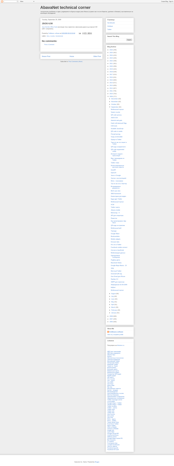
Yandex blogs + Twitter (114, 404)
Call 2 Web (110, 432)
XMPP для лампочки (117, 282)
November (114, 101)
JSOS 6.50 (114, 117)
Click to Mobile (112, 427)
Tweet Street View (113, 422)
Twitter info (110, 411)
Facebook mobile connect (119, 247)
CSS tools (114, 126)
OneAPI (113, 170)
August (113, 293)
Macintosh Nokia (116, 263)
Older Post (97, 56)
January (114, 313)
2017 (111, 74)
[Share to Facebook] (89, 33)
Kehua (109, 356)
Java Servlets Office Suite (49, 27)
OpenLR (113, 172)
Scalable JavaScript (117, 128)
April (112, 304)
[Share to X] (87, 33)
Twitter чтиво (115, 163)
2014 (111, 82)
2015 (111, 80)
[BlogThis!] (85, 33)
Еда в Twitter (111, 425)
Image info (110, 430)
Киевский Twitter (112, 364)
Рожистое (114, 218)
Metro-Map (110, 385)
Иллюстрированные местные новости (117, 166)
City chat (110, 417)
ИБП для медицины (113, 353)
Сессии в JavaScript (117, 250)
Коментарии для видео (118, 196)
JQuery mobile (115, 210)
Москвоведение (112, 391)
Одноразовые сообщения (115, 256)
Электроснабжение (113, 359)
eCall (112, 204)
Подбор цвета (115, 260)
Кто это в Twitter (116, 244)
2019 (111, 69)
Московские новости (114, 388)
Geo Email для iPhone (118, 276)
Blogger (97, 462)
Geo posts (110, 416)
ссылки (52, 36)
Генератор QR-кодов (114, 374)
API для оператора (117, 215)
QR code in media (116, 131)
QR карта (110, 377)
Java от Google (116, 175)
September (115, 107)
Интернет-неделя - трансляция (117, 154)
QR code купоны (116, 115)
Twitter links (111, 409)
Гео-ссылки (111, 379)
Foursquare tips (112, 443)
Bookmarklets (115, 236)
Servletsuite (111, 23)
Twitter (109, 29)
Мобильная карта (113, 371)
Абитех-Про (111, 355)
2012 (111, 88)
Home (72, 56)
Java (48, 36)
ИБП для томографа (114, 351)
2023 (111, 58)
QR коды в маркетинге (118, 147)
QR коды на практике (118, 225)
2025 (111, 52)
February (114, 310)
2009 (111, 96)
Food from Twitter (113, 424)
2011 (111, 91)
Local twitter (111, 401)
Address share (112, 436)
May (112, 302)
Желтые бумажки (113, 395)
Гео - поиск (111, 380)
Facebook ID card (113, 449)
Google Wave (115, 233)
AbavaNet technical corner (65, 7)
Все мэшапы (111, 440)
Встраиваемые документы (116, 187)
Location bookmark (113, 445)
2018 (111, 72)
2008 (111, 316)
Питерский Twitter (113, 363)
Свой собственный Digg (118, 123)
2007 (111, 319)
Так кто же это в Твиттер (119, 183)
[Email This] (83, 33)
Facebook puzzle (112, 448)
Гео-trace (110, 383)
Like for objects (112, 446)
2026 (111, 50)
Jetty (112, 268)
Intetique (110, 26)
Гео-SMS (110, 382)
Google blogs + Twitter (114, 403)
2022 (111, 61)
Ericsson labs (115, 242)
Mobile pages (111, 375)
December (114, 99)
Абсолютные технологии (115, 358)
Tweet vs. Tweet (112, 366)
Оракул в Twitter (116, 139)
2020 (111, 66)
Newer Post (46, 56)
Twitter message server (114, 400)
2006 (111, 321)
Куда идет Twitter (116, 199)
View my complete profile (115, 334)
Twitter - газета (112, 408)
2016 (111, 77)
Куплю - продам (112, 390)
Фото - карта (111, 419)
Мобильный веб (116, 228)
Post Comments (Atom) (75, 61)
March (113, 307)
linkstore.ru (120, 345)
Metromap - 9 (115, 213)
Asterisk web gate (116, 120)
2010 (111, 93)
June (113, 299)
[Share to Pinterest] (91, 33)
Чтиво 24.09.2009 (116, 137)
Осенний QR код (116, 273)
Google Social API (113, 433)
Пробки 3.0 (114, 279)
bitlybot (113, 287)
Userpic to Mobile (112, 428)
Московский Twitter (113, 361)
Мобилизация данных (118, 253)
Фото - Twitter (111, 420)
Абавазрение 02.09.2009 (119, 284)
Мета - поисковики (117, 181)
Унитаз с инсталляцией (118, 178)
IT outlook (110, 441)
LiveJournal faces (113, 435)
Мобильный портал (117, 109)
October (114, 104)
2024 (111, 55)
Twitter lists (110, 412)
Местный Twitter (116, 271)
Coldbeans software (116, 332)
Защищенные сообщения (115, 398)
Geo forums (111, 414)
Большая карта (112, 369)
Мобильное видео (113, 372)
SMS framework (116, 193)
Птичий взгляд (115, 134)
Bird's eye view (115, 191)
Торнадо (114, 231)
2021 (111, 63)
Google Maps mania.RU (115, 438)
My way (109, 387)
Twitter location (112, 406)
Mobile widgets (115, 239)
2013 (111, 85)
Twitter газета (115, 207)
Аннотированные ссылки (115, 393)
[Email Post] (79, 33)
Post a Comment (49, 44)
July (112, 296)
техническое (59, 36)
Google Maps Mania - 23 (119, 265)
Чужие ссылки (115, 112)
